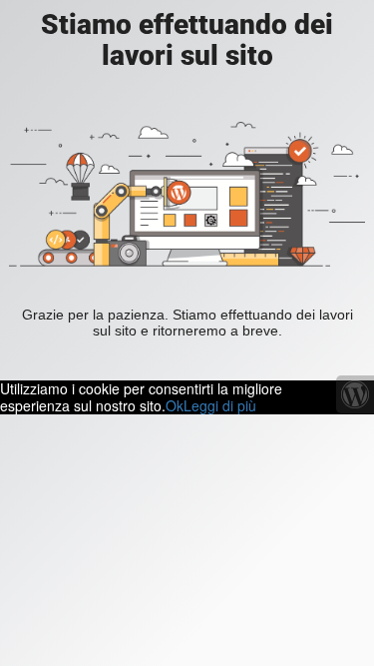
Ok (175, 405)
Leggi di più (220, 405)
